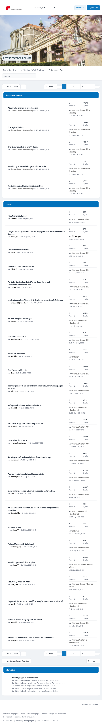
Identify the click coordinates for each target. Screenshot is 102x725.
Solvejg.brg (17, 547)
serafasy (13, 321)
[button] (97, 87)
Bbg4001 (14, 408)
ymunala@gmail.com (18, 443)
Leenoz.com (61, 713)
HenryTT (13, 252)
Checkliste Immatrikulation (18, 249)
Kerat (12, 373)
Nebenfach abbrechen (16, 353)
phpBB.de (31, 716)
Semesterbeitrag (14, 527)
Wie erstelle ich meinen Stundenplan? (23, 108)
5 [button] (82, 86)
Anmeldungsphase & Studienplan (21, 562)
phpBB (15, 713)
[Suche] (28, 76)
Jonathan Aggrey (16, 339)
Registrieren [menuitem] (93, 7)
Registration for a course (17, 440)
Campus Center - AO (80, 219)
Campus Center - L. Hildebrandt (78, 321)
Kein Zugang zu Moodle (17, 370)
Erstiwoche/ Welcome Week (19, 581)
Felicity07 (14, 218)
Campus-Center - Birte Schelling (22, 110)
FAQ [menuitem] (54, 7)
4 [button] (78, 86)
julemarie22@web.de (18, 303)
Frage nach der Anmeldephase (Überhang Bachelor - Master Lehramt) (35, 601)
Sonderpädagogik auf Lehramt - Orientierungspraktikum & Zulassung (35, 300)
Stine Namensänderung (17, 216)
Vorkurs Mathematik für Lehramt (21, 544)
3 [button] (73, 86)
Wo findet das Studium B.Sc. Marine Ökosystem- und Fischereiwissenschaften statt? (29, 283)
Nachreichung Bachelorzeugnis (20, 318)
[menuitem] (38, 7)
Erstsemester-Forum (17, 58)
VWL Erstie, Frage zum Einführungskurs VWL (25, 423)
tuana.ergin (15, 477)
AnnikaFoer (15, 460)
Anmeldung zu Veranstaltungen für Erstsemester (27, 166)
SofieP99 (14, 426)
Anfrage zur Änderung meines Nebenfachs (24, 405)
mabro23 (14, 622)
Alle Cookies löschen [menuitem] (90, 704)
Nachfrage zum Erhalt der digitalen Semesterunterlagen (30, 457)
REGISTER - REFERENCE (17, 336)
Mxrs (12, 493)
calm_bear (14, 391)
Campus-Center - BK (80, 253)
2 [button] (68, 86)
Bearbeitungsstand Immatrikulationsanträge (25, 186)
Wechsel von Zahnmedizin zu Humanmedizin (26, 474)
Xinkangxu (14, 237)
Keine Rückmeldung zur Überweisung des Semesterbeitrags (31, 491)
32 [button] (92, 86)
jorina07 (13, 287)
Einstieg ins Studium (16, 127)
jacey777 (16, 530)
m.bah (13, 604)
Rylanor (75, 356)
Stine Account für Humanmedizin (21, 266)
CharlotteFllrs (15, 513)
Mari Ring (14, 356)
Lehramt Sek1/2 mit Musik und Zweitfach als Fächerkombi (31, 637)
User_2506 (14, 584)
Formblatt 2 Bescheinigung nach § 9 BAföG (25, 619)
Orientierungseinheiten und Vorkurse (23, 147)
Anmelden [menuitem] (80, 7)
